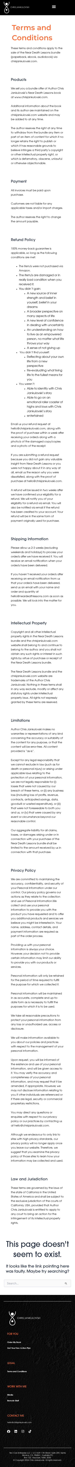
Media (10, 1395)
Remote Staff (13, 1401)
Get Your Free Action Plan (19, 1348)
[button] (54, 7)
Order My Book (14, 1343)
